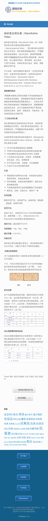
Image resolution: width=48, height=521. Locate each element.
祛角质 (38, 438)
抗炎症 (40, 423)
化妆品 (8, 418)
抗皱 (10, 428)
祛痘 (24, 437)
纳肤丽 (10, 442)
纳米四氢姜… (24, 398)
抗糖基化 (16, 428)
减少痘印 (29, 414)
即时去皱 (17, 419)
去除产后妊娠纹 (19, 376)
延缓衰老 (30, 418)
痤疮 (9, 438)
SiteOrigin (22, 516)
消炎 (37, 434)
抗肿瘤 (22, 429)
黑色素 (24, 444)
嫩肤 (23, 418)
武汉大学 (25, 434)
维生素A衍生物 (19, 441)
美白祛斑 (37, 441)
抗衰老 (31, 376)
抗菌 (27, 428)
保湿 (21, 414)
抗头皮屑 (17, 424)
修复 (11, 376)
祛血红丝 (33, 438)
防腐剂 (20, 445)
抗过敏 (14, 433)
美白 (29, 441)
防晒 (16, 445)
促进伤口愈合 (11, 414)
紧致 (42, 437)
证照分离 (11, 445)
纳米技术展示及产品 (24, 390)
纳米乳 (6, 442)
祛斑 (19, 437)
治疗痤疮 (32, 434)
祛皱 (36, 376)
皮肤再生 (14, 437)
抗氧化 (25, 423)
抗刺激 (11, 423)
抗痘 (6, 428)
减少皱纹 (37, 414)
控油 (20, 433)
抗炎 (26, 376)
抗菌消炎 (34, 428)
